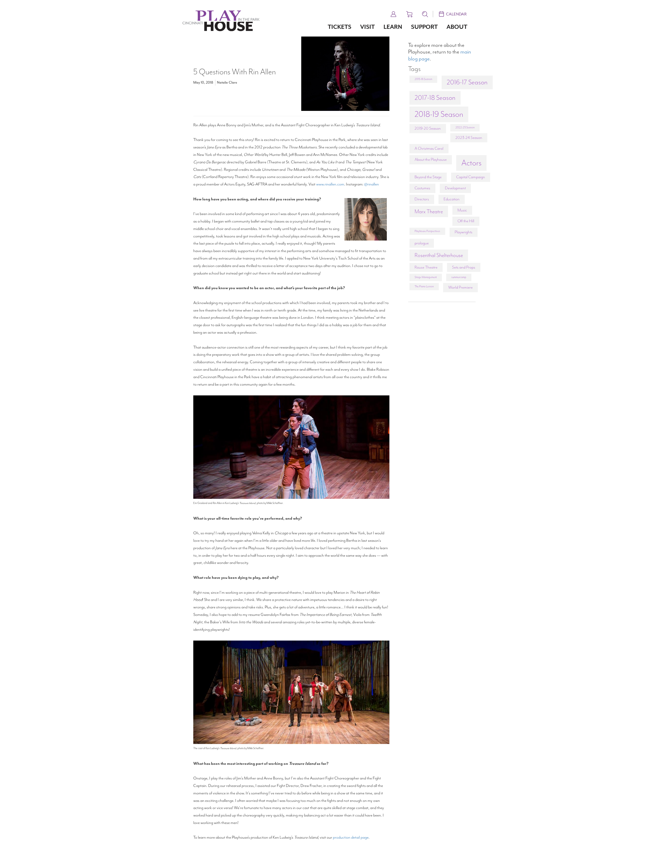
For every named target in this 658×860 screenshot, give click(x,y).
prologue (422, 243)
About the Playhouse (431, 159)
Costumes (422, 188)
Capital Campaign (470, 177)
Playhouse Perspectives (427, 231)
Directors (422, 199)
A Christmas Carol (429, 148)
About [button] (456, 27)
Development (455, 188)
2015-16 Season (423, 79)
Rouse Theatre (426, 267)
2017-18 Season (435, 97)
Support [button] (424, 27)
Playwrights (463, 232)
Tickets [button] (339, 27)
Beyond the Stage (428, 177)
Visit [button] (367, 27)
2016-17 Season (467, 82)
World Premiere (460, 287)
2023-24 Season (468, 137)
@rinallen (371, 184)
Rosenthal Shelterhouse (439, 255)
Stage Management (426, 277)
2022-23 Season (464, 127)
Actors (471, 163)
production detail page (351, 837)
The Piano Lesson (424, 286)
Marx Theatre (429, 211)
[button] (393, 13)
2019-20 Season (428, 128)
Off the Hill (466, 221)
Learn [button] (392, 27)
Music (462, 210)
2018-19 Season (439, 114)
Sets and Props (463, 267)
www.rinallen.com (330, 184)
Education (452, 199)
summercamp (458, 277)
